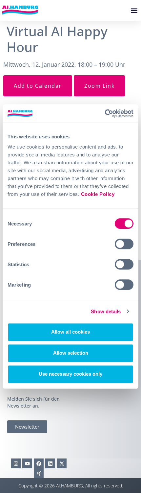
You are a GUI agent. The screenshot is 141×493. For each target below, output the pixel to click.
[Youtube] (27, 463)
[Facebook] (39, 463)
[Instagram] (16, 463)
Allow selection (70, 353)
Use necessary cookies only (70, 374)
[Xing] (39, 473)
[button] (134, 10)
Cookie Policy (98, 194)
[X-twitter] (62, 463)
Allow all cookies (70, 332)
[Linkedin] (50, 463)
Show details (106, 311)
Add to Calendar (38, 85)
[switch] (124, 244)
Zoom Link (99, 85)
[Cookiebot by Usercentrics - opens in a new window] (104, 113)
